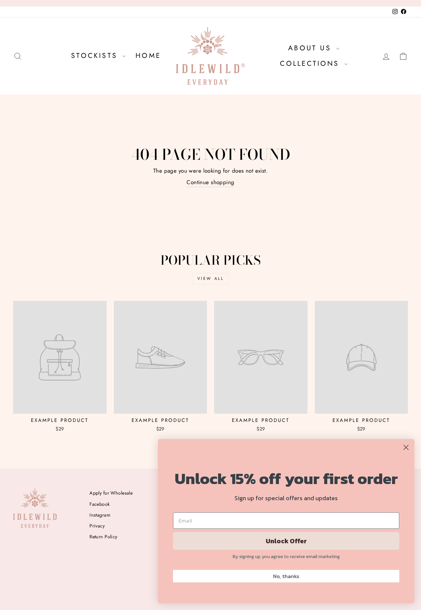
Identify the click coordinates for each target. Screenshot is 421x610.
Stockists (96, 56)
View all (210, 278)
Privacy (97, 526)
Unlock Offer (286, 541)
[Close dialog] (406, 447)
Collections (311, 63)
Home (148, 56)
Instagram (99, 515)
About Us (311, 48)
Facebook (99, 504)
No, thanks (286, 576)
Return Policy (103, 536)
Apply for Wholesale (111, 493)
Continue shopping (210, 182)
